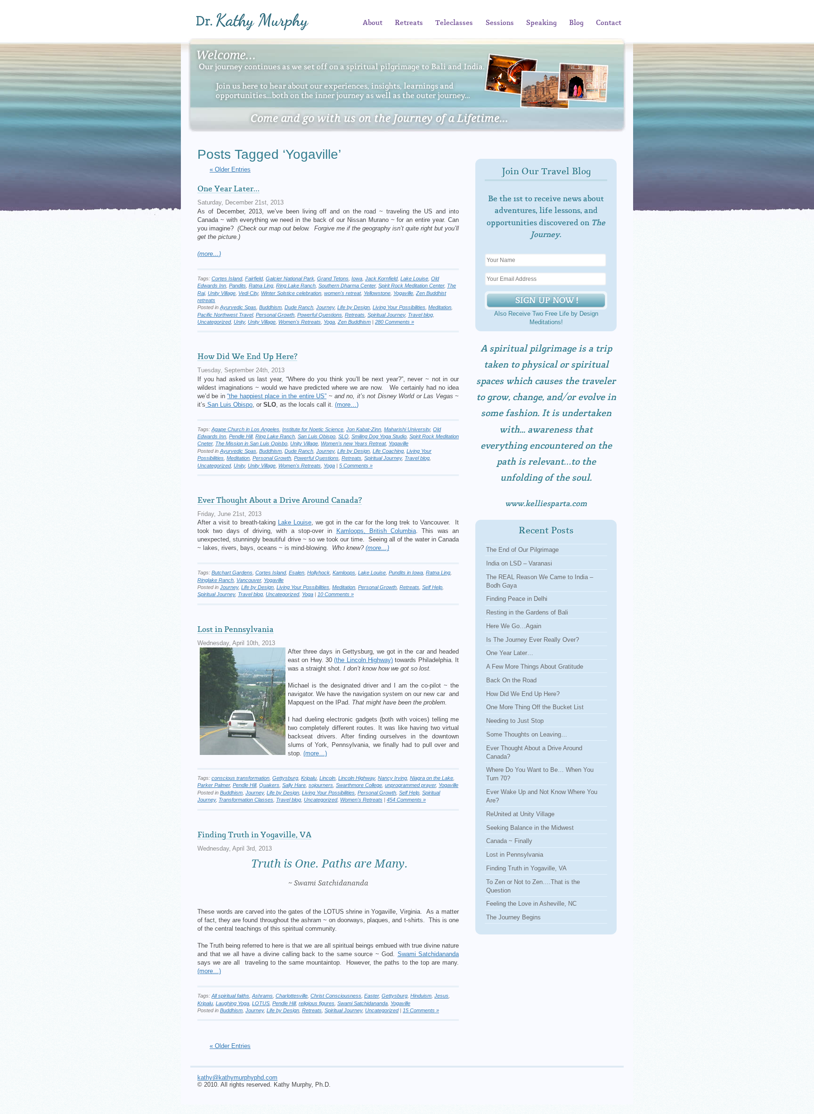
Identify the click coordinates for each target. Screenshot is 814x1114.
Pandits (237, 285)
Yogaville (403, 293)
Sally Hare (294, 785)
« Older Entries (230, 169)
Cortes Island (227, 278)
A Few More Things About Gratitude (534, 666)
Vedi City (248, 293)
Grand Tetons (333, 278)
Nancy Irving (392, 778)
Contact (608, 23)
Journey (325, 307)
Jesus (441, 996)
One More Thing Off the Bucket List (535, 707)
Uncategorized (214, 322)
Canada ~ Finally (509, 840)
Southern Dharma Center (346, 285)
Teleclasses (454, 23)
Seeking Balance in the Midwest (530, 827)
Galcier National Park (290, 278)
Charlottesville (292, 996)
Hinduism (420, 996)
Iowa (356, 278)
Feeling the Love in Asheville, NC (531, 903)
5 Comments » (356, 465)
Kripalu (309, 778)
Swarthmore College (359, 785)
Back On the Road (511, 680)
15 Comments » (421, 1010)
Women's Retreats (299, 322)
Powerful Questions (319, 315)
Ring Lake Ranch (296, 285)
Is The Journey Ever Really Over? (532, 639)
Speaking (541, 23)
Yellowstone (377, 293)
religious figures (316, 1003)
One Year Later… (228, 189)
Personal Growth (275, 315)
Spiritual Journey (386, 315)
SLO (343, 436)
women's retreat (342, 293)
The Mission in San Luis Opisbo (251, 443)
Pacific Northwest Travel (225, 315)
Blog (576, 23)
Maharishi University (407, 429)
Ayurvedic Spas (238, 307)
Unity (239, 322)
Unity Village (222, 293)
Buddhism (270, 307)
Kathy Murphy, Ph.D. (266, 21)
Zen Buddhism (354, 322)
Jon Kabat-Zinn (363, 429)
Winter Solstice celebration (291, 293)
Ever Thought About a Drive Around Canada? (279, 500)
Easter (371, 996)
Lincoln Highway (356, 778)
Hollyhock (318, 572)
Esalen (296, 572)
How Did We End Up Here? (247, 356)
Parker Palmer (213, 785)
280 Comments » (394, 322)
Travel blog (420, 315)
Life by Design (353, 307)
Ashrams (262, 996)
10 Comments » (335, 594)
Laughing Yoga (232, 1003)
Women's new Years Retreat (353, 443)
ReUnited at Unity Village (520, 814)
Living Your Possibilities (399, 307)
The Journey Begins (513, 917)
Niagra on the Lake (431, 778)
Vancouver (248, 580)
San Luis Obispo (228, 404)
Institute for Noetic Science (312, 429)
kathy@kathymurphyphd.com (237, 1077)
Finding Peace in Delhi (516, 598)
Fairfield (254, 278)
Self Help (432, 587)
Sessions (500, 23)
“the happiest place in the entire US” (276, 396)
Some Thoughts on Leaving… (526, 734)
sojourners (321, 785)
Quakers (269, 785)
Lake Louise (414, 278)
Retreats (409, 23)
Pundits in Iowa (406, 572)
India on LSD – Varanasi (519, 563)
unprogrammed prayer (410, 785)
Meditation (439, 307)
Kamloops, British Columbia (376, 530)
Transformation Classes (246, 800)
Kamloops (344, 572)
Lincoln (327, 778)
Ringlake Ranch (215, 580)
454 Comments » (406, 800)
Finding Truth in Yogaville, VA (254, 835)
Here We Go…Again (513, 626)
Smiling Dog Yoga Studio (379, 436)
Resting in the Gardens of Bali (527, 612)
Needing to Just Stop (515, 720)
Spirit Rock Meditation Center (411, 285)
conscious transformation (240, 778)
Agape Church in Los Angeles (245, 429)
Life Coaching (388, 451)
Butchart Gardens (232, 572)
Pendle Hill (240, 436)
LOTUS (260, 1003)
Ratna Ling (261, 285)
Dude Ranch (299, 307)
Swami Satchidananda (428, 954)
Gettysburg (285, 778)
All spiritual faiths (230, 996)
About (373, 23)
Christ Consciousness (335, 996)
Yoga (329, 322)
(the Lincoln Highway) (363, 659)
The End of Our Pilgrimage (522, 549)
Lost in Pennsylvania (235, 629)
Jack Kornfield (381, 278)
